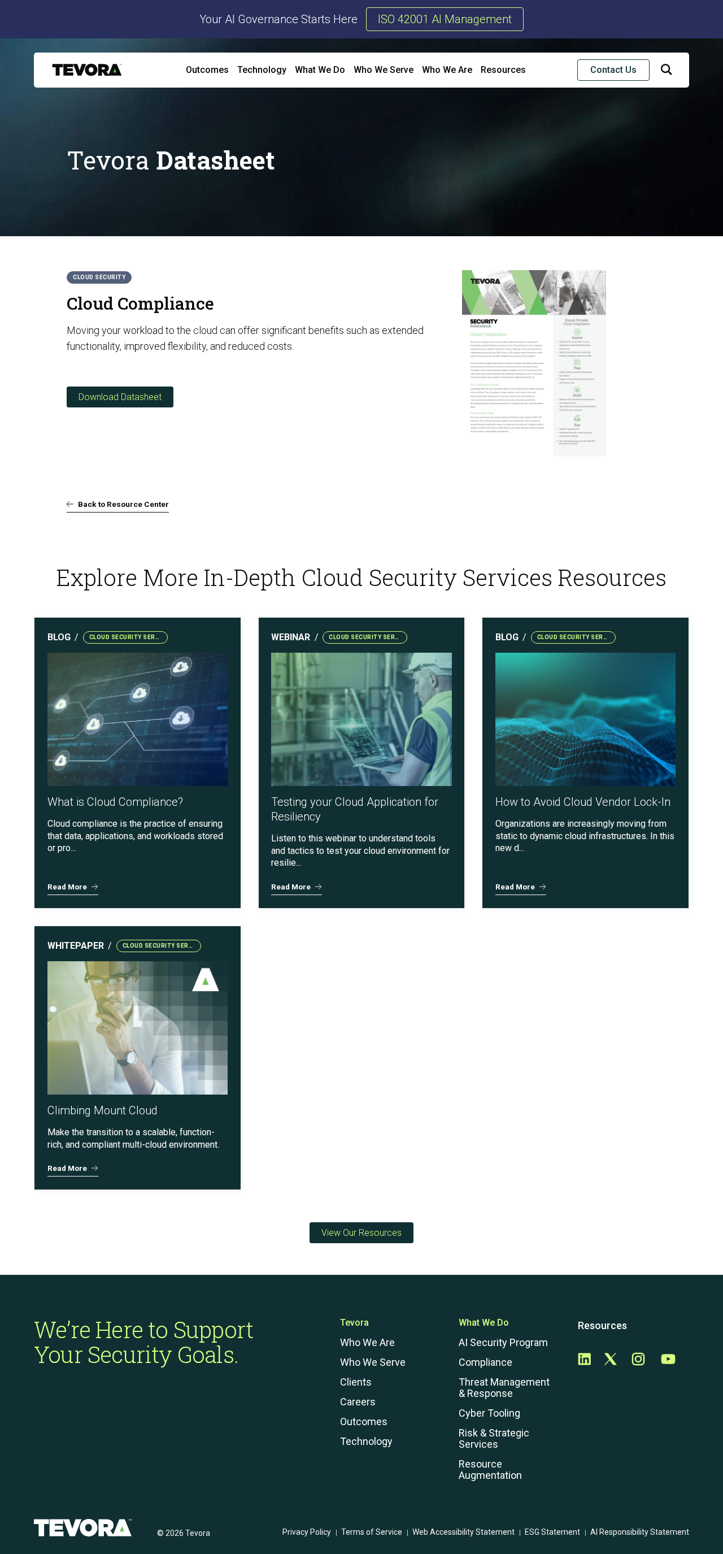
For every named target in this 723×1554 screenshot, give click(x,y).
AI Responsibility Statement (639, 1531)
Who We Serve (383, 69)
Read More (67, 886)
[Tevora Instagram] (638, 1360)
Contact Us (613, 69)
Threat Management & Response (504, 1388)
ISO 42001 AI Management (445, 19)
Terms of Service (371, 1531)
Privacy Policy (306, 1531)
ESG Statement (552, 1531)
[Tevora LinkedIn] (584, 1360)
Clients (356, 1382)
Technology (261, 69)
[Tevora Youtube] (668, 1360)
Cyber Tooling (489, 1413)
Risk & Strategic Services (494, 1438)
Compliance (485, 1362)
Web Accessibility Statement (463, 1531)
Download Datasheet (120, 397)
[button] (666, 72)
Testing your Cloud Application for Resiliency (354, 809)
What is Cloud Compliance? (116, 802)
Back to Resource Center (123, 504)
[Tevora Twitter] (610, 1360)
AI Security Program (503, 1342)
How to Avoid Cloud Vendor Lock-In (582, 802)
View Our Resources (361, 1232)
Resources (503, 69)
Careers (358, 1402)
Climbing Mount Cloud (102, 1110)
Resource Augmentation (490, 1469)
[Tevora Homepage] (87, 70)
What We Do (320, 69)
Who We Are (447, 69)
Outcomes (207, 69)
